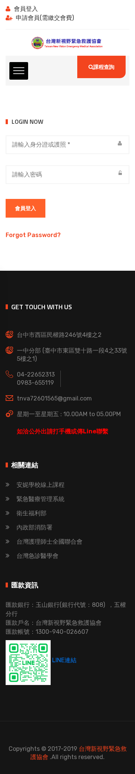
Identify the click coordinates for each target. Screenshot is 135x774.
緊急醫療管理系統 (40, 499)
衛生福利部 (31, 513)
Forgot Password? (33, 235)
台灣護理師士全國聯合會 (49, 541)
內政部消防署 (34, 527)
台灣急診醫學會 (37, 555)
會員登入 (26, 8)
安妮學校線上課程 (40, 484)
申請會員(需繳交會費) (45, 17)
